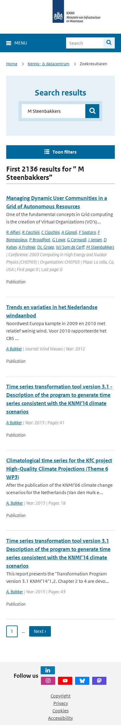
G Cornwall (76, 240)
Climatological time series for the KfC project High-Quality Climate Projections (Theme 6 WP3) (59, 469)
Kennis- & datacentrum (48, 63)
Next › (40, 631)
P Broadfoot (39, 240)
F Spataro (87, 232)
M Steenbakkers (100, 247)
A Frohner (27, 247)
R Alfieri (13, 232)
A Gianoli (69, 232)
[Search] (109, 43)
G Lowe (58, 240)
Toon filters (64, 152)
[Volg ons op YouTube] (65, 681)
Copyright (60, 696)
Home (11, 63)
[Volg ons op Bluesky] (82, 681)
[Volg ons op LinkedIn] (47, 670)
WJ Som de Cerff (70, 247)
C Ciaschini (50, 232)
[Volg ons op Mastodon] (99, 681)
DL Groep (45, 247)
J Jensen (95, 240)
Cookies (60, 711)
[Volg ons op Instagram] (48, 681)
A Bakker (14, 349)
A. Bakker (14, 503)
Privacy (60, 703)
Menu (20, 43)
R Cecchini (30, 232)
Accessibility (60, 718)
